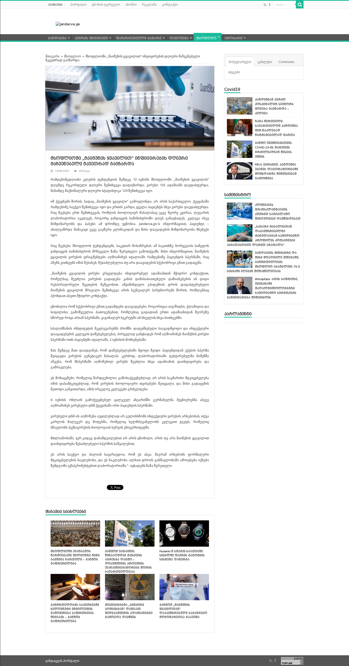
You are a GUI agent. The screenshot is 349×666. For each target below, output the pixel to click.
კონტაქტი (170, 4)
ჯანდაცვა (57, 38)
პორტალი (78, 4)
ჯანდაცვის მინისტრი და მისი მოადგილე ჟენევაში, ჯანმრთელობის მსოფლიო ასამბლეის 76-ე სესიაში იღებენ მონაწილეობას (263, 262)
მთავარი (52, 56)
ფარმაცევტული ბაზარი (138, 38)
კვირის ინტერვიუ (91, 38)
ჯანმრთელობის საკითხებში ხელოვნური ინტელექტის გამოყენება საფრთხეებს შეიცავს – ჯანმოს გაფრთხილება (75, 613)
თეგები (234, 72)
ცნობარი (233, 38)
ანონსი (131, 4)
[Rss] (265, 5)
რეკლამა (149, 4)
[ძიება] (300, 4)
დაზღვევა (179, 38)
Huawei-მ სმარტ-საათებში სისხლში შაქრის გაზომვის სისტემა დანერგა (182, 555)
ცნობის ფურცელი (106, 4)
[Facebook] (269, 5)
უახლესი (265, 62)
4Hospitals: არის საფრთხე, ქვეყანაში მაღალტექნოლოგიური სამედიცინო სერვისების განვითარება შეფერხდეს (262, 288)
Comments (286, 62)
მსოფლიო (206, 38)
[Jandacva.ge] (64, 24)
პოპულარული (239, 62)
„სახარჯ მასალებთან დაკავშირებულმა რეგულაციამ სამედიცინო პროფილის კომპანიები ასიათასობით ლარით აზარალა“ (263, 236)
